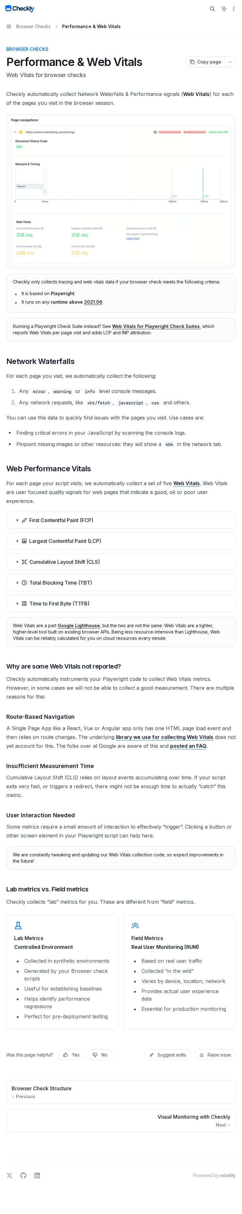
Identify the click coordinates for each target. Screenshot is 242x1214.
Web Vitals (186, 483)
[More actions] (234, 8)
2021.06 (93, 302)
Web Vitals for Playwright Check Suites (156, 326)
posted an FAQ (188, 746)
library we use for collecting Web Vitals (164, 737)
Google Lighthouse (79, 625)
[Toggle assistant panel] (224, 9)
